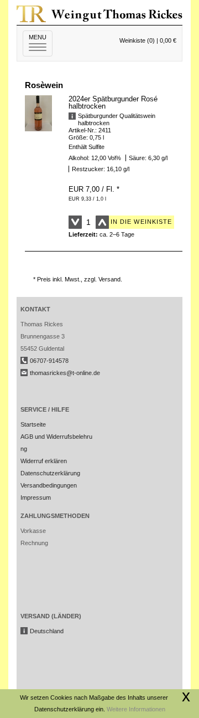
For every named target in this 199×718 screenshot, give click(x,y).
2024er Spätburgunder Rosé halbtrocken (113, 102)
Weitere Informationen (136, 709)
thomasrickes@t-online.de (65, 373)
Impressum (35, 497)
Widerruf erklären (43, 461)
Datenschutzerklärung (50, 473)
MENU (41, 42)
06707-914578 (49, 360)
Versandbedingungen (48, 485)
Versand (109, 279)
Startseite (33, 424)
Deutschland (47, 631)
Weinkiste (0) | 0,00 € (147, 40)
